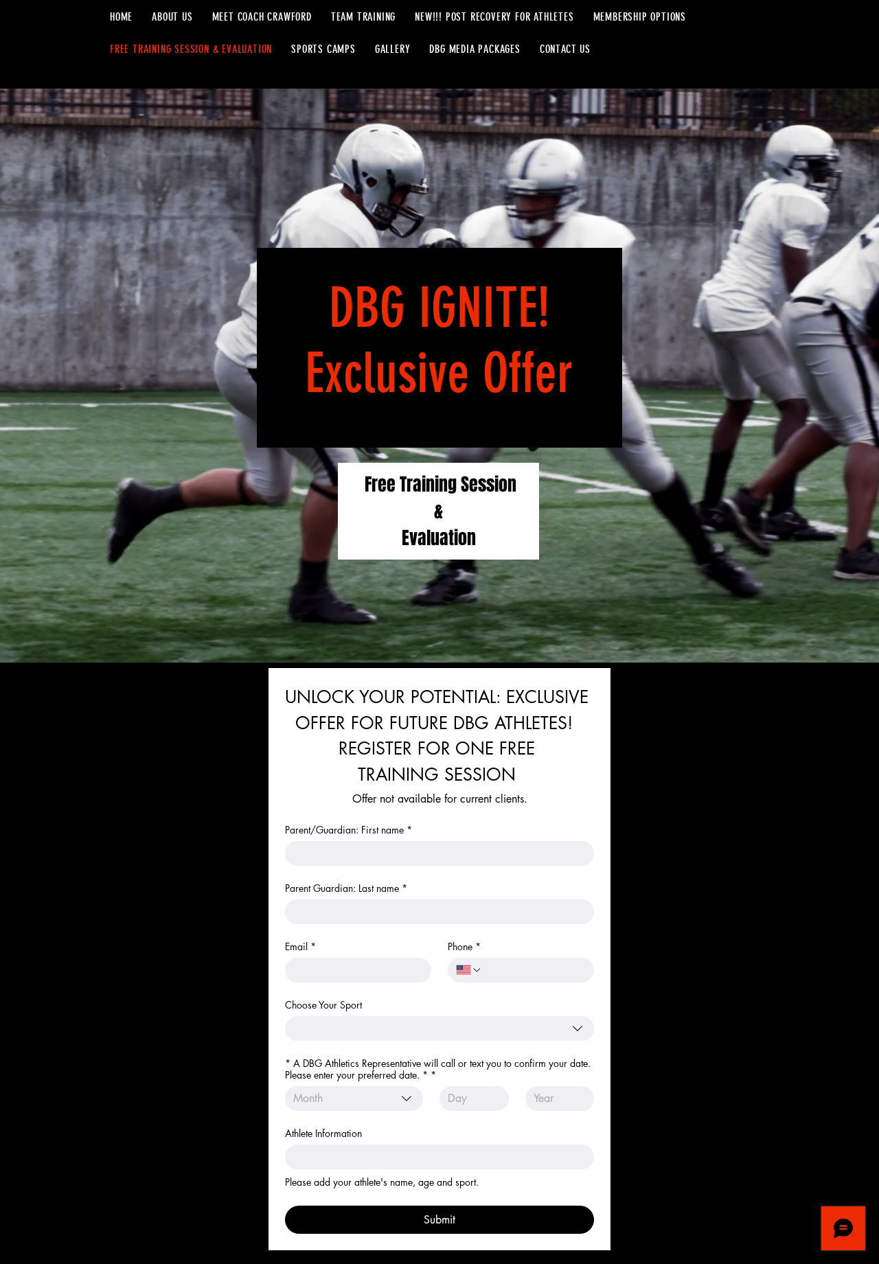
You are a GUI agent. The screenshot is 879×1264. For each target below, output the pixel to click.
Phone (464, 946)
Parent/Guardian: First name (348, 830)
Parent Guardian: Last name (346, 888)
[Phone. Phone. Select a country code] (469, 970)
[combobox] (439, 1028)
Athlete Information (323, 1133)
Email (300, 946)
